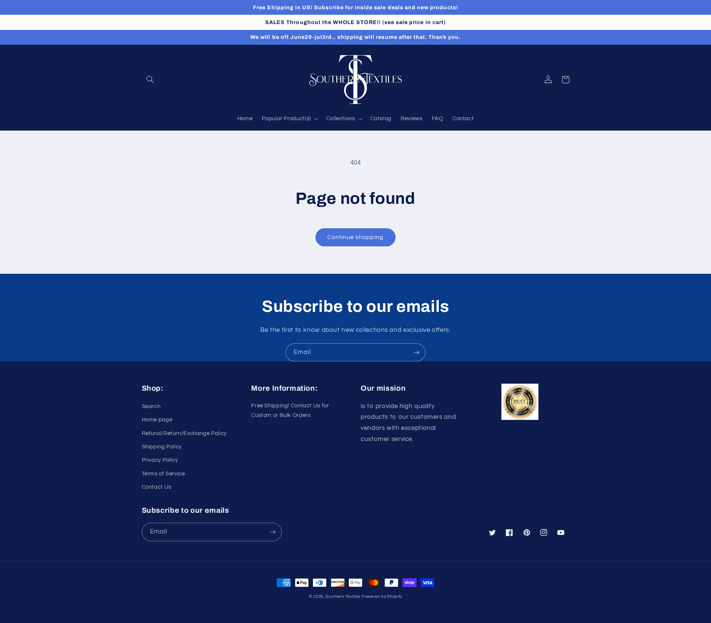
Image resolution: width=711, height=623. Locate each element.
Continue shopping (355, 237)
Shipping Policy (162, 446)
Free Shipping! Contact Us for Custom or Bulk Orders (290, 410)
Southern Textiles (343, 597)
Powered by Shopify (382, 597)
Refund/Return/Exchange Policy (184, 433)
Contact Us (156, 487)
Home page (157, 419)
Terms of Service (163, 473)
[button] (150, 79)
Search (151, 406)
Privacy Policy (160, 460)
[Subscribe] (416, 352)
